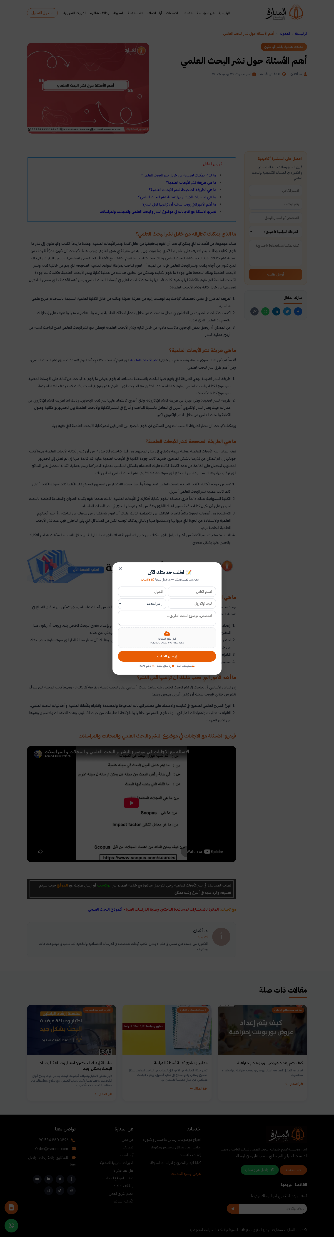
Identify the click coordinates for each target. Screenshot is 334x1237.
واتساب (145, 579)
